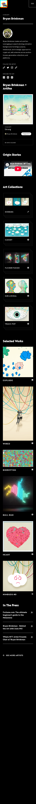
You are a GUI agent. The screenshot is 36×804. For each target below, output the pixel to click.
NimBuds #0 (9, 594)
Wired (6, 443)
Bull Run (8, 515)
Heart (6, 554)
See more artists (13, 655)
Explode (8, 380)
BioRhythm (9, 470)
